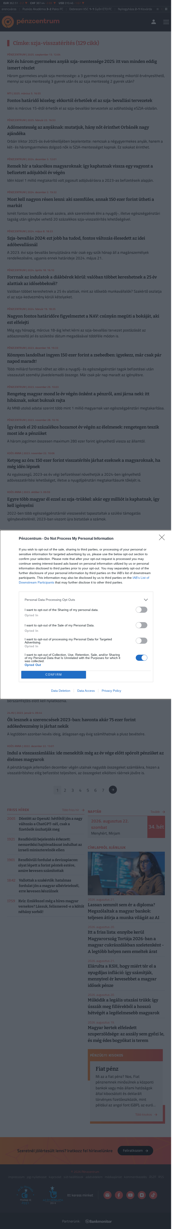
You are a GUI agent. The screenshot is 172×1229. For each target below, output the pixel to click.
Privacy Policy (111, 690)
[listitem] (86, 599)
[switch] (141, 610)
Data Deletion (60, 690)
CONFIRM (53, 674)
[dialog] (86, 614)
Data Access (86, 690)
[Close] (163, 539)
